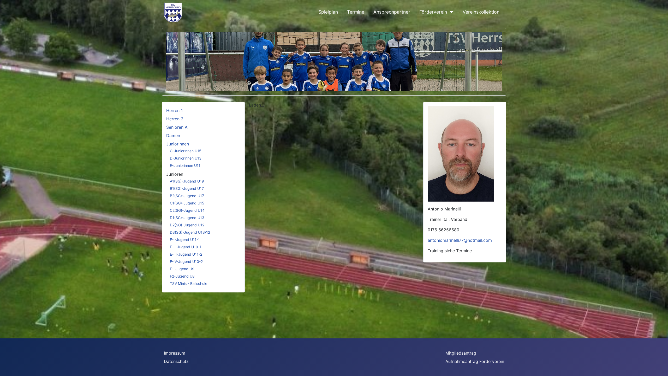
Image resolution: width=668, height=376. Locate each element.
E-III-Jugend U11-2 (186, 254)
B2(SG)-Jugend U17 (187, 195)
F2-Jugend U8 (182, 276)
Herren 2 (174, 118)
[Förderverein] (450, 12)
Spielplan (328, 12)
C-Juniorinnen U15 (185, 151)
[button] (486, 62)
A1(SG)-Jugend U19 (187, 181)
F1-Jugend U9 (182, 269)
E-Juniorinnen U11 (185, 165)
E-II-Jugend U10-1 (185, 247)
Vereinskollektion (481, 12)
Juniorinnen (177, 143)
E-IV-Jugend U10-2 (186, 261)
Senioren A (177, 127)
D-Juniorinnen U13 (185, 158)
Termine (355, 12)
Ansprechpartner (391, 12)
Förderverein (433, 12)
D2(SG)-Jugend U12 (187, 225)
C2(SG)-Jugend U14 (187, 210)
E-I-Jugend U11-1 (185, 239)
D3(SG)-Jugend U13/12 (190, 232)
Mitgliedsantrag (460, 353)
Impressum (174, 353)
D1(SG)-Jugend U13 (187, 217)
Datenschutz (176, 361)
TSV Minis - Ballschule (188, 283)
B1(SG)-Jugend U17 (187, 188)
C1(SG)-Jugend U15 (187, 203)
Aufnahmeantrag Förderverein (474, 361)
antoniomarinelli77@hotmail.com (460, 240)
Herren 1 (174, 110)
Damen (173, 135)
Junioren (174, 174)
